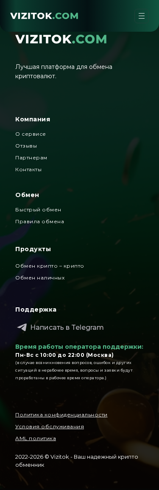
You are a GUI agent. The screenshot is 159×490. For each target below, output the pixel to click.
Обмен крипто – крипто (49, 266)
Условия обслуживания (49, 426)
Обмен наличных (39, 277)
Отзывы (26, 145)
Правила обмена (39, 221)
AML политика (35, 438)
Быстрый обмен (38, 209)
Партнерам (31, 157)
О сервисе (30, 134)
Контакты (28, 169)
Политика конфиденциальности (61, 414)
